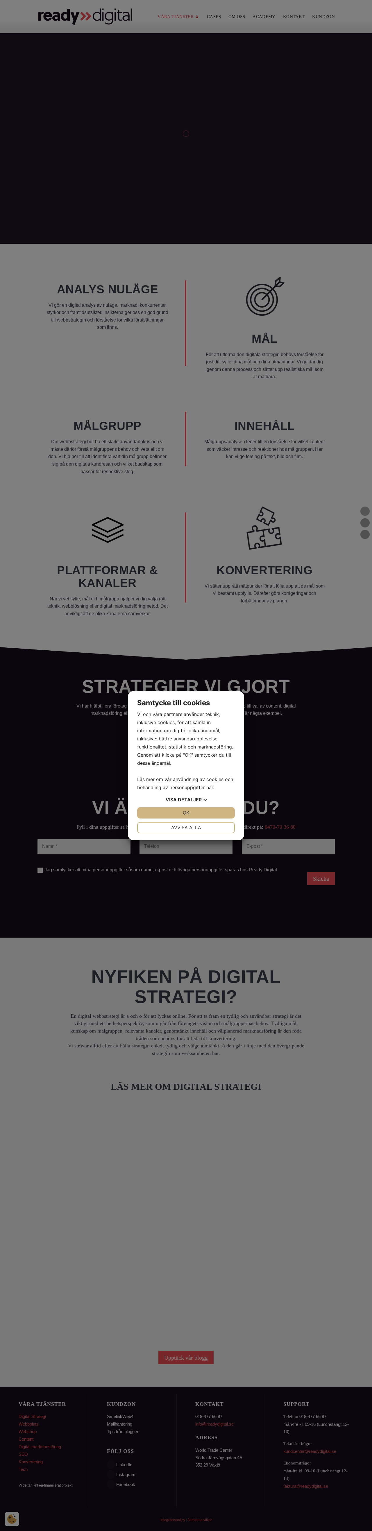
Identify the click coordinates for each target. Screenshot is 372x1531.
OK (186, 813)
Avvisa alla (186, 827)
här (209, 787)
